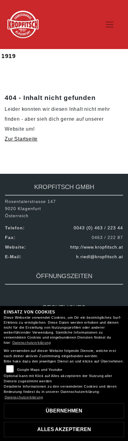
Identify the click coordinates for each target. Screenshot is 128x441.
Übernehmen (64, 410)
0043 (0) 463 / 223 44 (98, 227)
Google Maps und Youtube (39, 369)
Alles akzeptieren (64, 429)
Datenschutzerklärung (31, 342)
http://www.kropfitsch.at (96, 247)
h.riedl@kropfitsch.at (99, 256)
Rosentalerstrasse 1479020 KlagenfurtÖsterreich (30, 208)
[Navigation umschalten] (109, 24)
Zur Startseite (21, 139)
